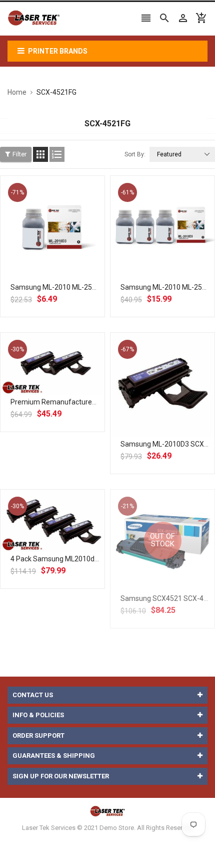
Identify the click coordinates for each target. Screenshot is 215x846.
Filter (19, 154)
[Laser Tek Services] (107, 811)
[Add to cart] (64, 260)
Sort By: (135, 154)
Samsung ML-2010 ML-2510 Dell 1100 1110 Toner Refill (97, 287)
